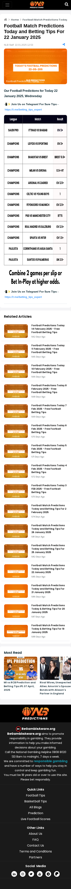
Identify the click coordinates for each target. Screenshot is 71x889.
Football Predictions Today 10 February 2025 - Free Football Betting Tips (48, 369)
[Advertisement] (35, 884)
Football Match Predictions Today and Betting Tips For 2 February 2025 (48, 509)
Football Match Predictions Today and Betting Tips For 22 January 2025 (48, 569)
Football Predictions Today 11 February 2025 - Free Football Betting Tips (48, 349)
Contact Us (35, 845)
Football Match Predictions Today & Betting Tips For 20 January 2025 (48, 609)
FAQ (35, 839)
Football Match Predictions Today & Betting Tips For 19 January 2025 (48, 629)
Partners (35, 857)
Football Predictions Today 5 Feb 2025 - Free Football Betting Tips (49, 449)
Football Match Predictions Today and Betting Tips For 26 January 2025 (48, 529)
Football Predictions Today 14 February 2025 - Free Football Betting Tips (48, 329)
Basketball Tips (35, 801)
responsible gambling (50, 761)
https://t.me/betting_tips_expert (23, 109)
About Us (35, 833)
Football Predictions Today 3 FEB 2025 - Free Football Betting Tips (49, 489)
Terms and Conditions (35, 851)
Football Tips (35, 795)
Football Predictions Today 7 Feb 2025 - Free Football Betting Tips (49, 409)
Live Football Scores (35, 819)
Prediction (35, 813)
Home (15, 20)
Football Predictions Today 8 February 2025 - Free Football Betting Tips (49, 389)
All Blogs (35, 807)
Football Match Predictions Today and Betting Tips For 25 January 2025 (48, 549)
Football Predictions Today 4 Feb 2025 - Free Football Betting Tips (49, 469)
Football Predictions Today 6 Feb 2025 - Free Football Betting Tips (49, 429)
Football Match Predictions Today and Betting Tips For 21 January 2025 (48, 589)
